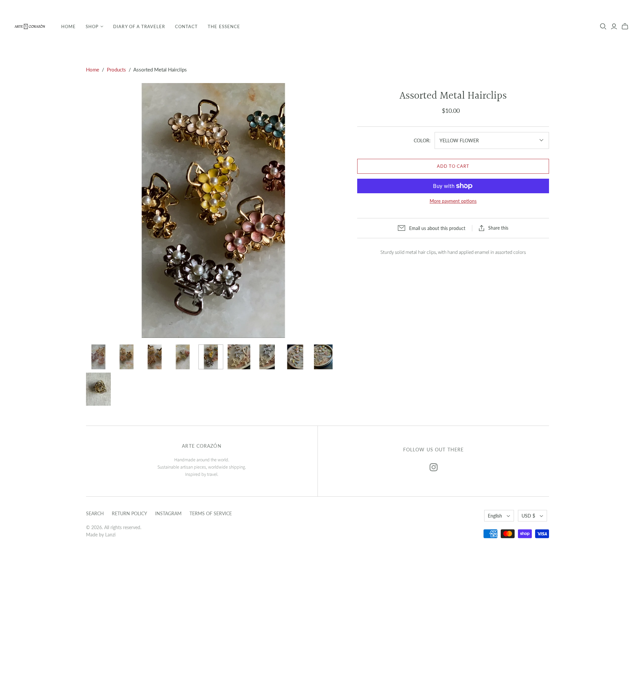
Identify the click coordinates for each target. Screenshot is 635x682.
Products (116, 69)
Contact (186, 26)
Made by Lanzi (100, 534)
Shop (92, 26)
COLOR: (422, 140)
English (495, 516)
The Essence (224, 26)
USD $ (528, 516)
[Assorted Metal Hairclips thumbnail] (98, 356)
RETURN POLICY (129, 513)
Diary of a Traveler (139, 26)
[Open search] (603, 26)
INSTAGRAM (168, 513)
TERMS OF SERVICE (211, 513)
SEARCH (95, 513)
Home (68, 26)
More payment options (453, 201)
